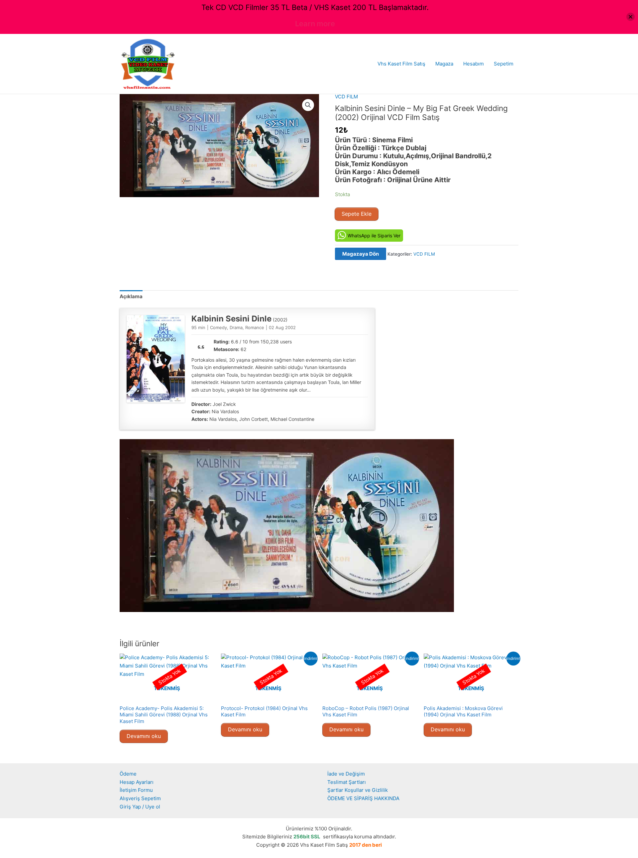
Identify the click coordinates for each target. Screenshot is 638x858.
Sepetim (503, 64)
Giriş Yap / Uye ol (140, 806)
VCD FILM (346, 96)
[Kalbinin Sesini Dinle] (156, 359)
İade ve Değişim (346, 774)
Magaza (444, 64)
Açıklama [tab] (131, 296)
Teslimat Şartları (346, 782)
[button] (308, 105)
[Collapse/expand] (630, 17)
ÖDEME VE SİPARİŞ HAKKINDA (363, 798)
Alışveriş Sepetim (140, 798)
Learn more (315, 23)
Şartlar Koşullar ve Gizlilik (357, 790)
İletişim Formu (136, 790)
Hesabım (473, 64)
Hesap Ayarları (137, 782)
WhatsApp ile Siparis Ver (374, 235)
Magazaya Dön (360, 254)
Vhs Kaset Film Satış (401, 64)
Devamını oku (144, 736)
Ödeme (128, 774)
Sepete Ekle (357, 213)
